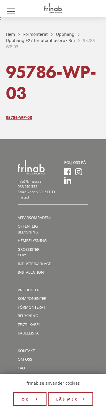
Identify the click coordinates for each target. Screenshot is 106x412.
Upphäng (65, 34)
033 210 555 (27, 186)
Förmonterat (35, 34)
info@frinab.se (30, 181)
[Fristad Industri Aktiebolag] (53, 8)
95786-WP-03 (19, 117)
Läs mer (67, 399)
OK (26, 399)
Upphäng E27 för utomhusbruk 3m (40, 40)
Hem (10, 34)
